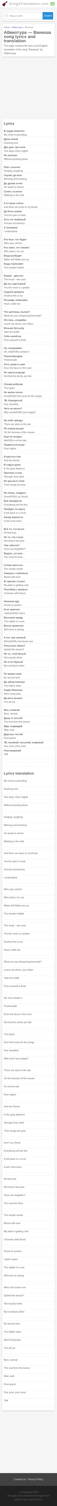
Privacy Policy (35, 1479)
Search (48, 15)
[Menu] (52, 4)
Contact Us (20, 1479)
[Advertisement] (28, 88)
